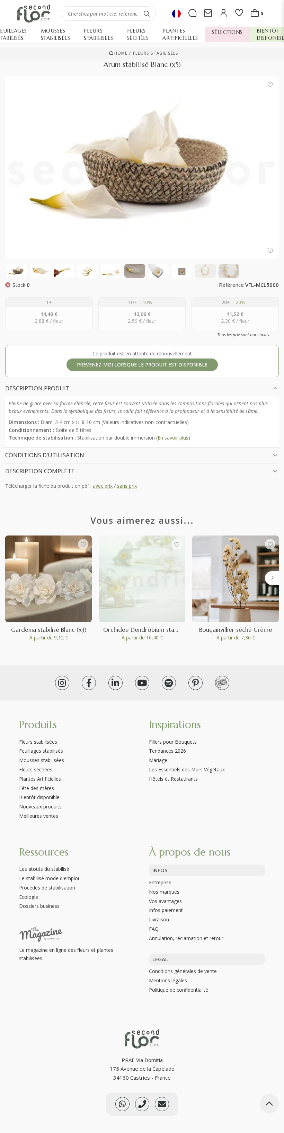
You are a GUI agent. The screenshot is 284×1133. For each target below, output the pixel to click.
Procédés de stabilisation (47, 887)
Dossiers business (39, 906)
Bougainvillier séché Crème (235, 630)
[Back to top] (269, 1105)
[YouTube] (142, 683)
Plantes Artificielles (40, 779)
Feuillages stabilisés (41, 750)
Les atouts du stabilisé (44, 869)
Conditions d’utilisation (44, 455)
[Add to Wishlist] (270, 85)
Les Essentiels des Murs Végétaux (187, 769)
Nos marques (164, 891)
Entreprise (160, 882)
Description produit (37, 388)
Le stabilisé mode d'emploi (49, 878)
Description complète (40, 471)
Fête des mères (36, 788)
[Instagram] (62, 683)
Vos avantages (165, 901)
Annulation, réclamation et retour (186, 938)
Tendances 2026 (167, 750)
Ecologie (28, 897)
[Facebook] (89, 683)
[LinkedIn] (115, 683)
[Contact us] (142, 1104)
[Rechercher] (147, 13)
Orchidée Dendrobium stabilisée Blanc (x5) (160, 630)
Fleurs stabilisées (155, 53)
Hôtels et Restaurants (173, 779)
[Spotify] (169, 683)
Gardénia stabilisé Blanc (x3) (48, 630)
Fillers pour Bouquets (173, 741)
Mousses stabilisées (41, 760)
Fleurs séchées (35, 769)
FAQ (154, 929)
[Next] (272, 578)
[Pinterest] (195, 683)
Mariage (158, 760)
